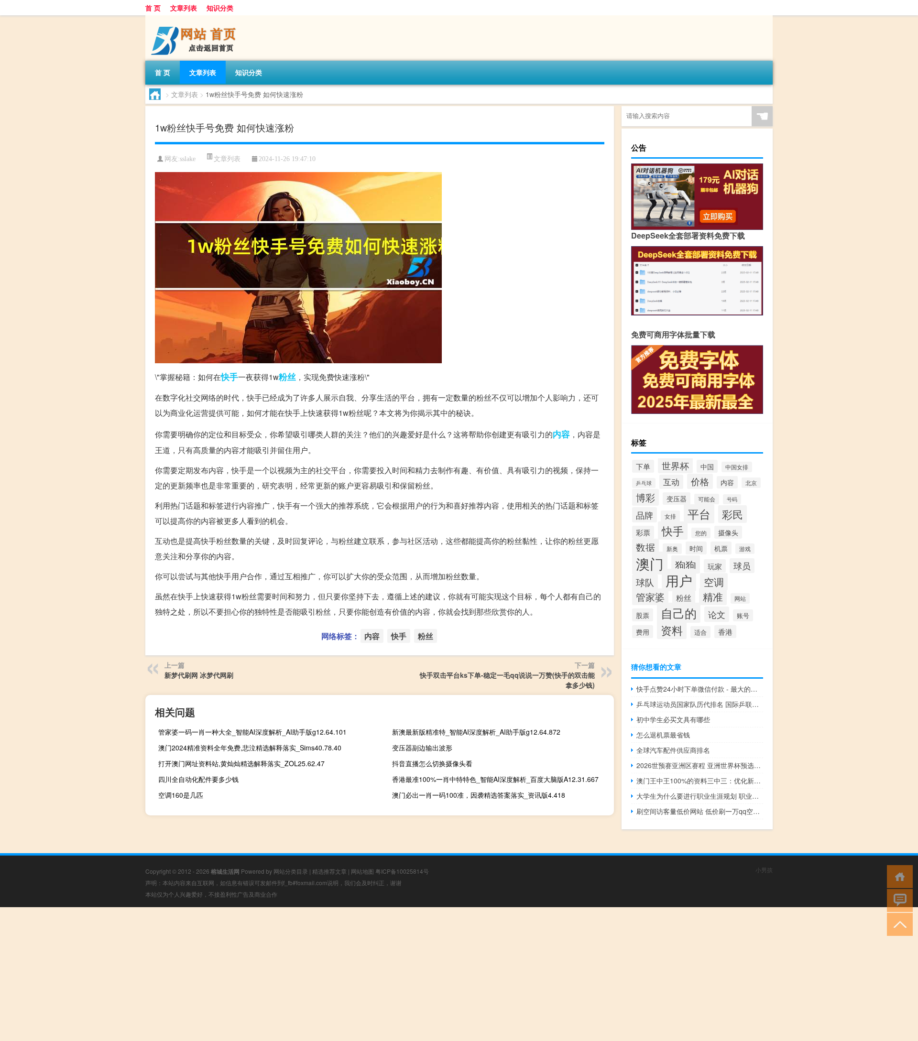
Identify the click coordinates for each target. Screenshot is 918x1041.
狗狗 (685, 564)
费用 (642, 632)
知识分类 (220, 7)
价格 (700, 481)
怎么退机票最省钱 (663, 734)
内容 (561, 434)
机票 (721, 548)
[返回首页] (897, 876)
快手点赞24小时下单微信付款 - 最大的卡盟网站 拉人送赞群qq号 (699, 689)
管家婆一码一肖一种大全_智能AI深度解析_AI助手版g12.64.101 (252, 732)
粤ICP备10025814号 (402, 871)
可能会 (706, 499)
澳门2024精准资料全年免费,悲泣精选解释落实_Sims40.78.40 (249, 747)
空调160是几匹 (180, 795)
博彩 (645, 497)
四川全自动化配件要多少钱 (198, 779)
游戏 (745, 549)
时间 (696, 548)
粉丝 (287, 376)
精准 (713, 596)
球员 (742, 566)
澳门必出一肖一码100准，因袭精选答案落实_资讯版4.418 (478, 795)
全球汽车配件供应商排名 (673, 750)
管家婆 (650, 597)
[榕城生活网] (195, 18)
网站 (740, 598)
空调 (714, 582)
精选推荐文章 (329, 871)
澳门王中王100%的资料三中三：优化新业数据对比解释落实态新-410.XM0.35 (699, 780)
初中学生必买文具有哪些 (673, 719)
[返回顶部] (897, 923)
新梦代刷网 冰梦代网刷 (198, 675)
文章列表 (183, 7)
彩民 (732, 514)
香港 (725, 632)
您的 (701, 533)
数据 (645, 547)
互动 (671, 482)
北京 (751, 483)
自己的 (679, 612)
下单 (643, 466)
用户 (679, 580)
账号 (743, 615)
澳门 (650, 563)
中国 (707, 466)
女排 (670, 516)
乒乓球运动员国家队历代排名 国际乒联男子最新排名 (699, 704)
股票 (642, 615)
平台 (699, 514)
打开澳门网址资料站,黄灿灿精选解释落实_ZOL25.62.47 (241, 763)
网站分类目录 (290, 871)
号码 (732, 499)
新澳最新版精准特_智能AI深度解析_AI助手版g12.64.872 (476, 732)
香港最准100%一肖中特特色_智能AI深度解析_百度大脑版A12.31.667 (495, 779)
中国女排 (736, 467)
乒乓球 (644, 483)
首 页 (153, 7)
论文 (716, 614)
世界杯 (675, 465)
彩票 (643, 532)
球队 (645, 582)
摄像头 (728, 532)
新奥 (672, 549)
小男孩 (764, 870)
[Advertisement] (287, 974)
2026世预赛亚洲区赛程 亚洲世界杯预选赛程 (699, 765)
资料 (672, 630)
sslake (188, 159)
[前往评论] (897, 900)
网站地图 (362, 871)
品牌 (644, 515)
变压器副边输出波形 (422, 747)
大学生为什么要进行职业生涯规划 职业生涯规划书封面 (699, 796)
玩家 (715, 566)
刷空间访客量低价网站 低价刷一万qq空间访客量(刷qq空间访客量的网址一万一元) (699, 811)
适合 (700, 632)
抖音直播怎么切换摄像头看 (432, 763)
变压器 (677, 498)
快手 (229, 376)
